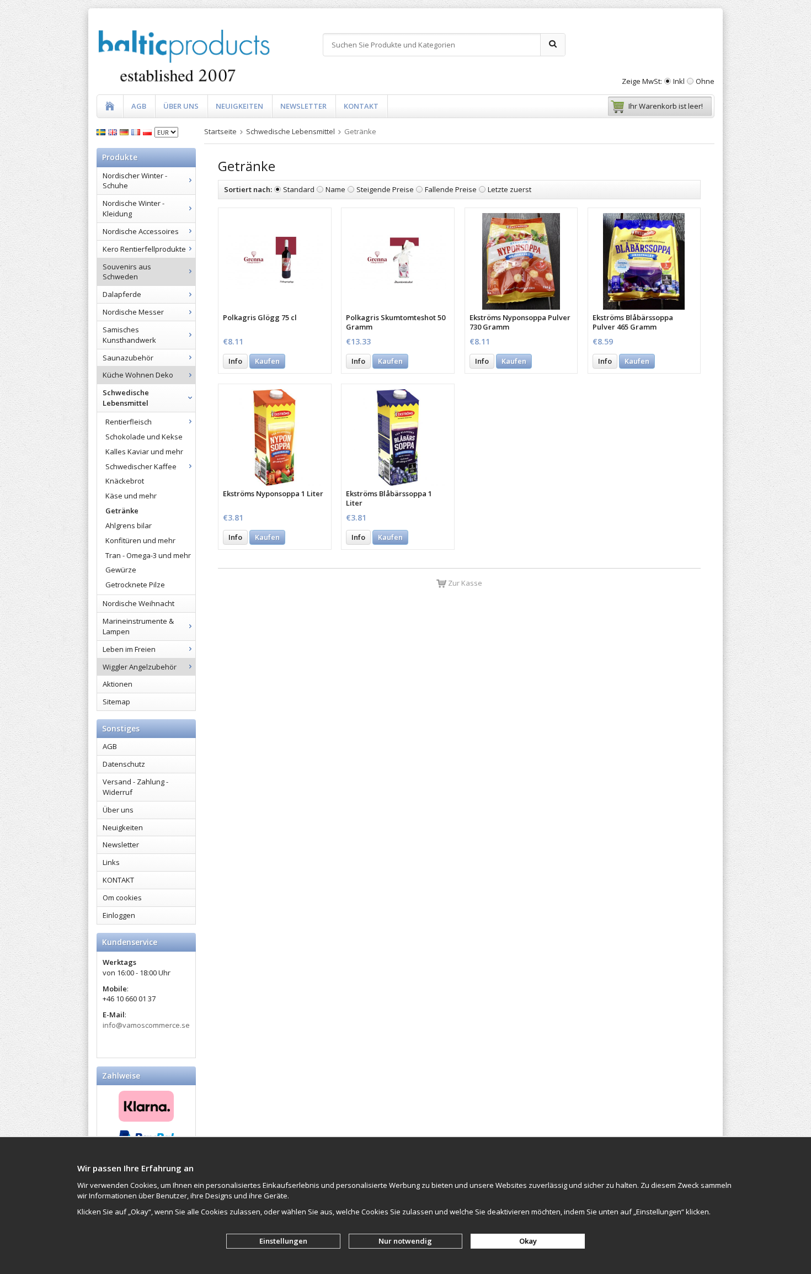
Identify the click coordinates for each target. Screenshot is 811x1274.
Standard (298, 189)
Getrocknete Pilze (135, 585)
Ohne (705, 81)
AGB (138, 106)
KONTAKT (361, 106)
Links (111, 862)
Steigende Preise (385, 189)
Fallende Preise (451, 189)
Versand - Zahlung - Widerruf (135, 787)
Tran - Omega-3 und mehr (148, 555)
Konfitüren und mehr (140, 540)
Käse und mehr (131, 496)
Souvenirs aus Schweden (127, 272)
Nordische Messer (133, 312)
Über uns (118, 810)
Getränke (121, 511)
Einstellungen (283, 1241)
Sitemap (116, 702)
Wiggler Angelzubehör (140, 667)
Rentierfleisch (128, 422)
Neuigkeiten (123, 827)
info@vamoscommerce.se (146, 1025)
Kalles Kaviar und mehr (144, 451)
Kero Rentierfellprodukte (144, 249)
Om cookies (122, 898)
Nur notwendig (405, 1241)
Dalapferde (122, 294)
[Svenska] (102, 131)
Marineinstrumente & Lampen (138, 626)
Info (235, 361)
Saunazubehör (128, 358)
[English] (114, 131)
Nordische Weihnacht (138, 603)
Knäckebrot (124, 481)
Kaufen (267, 361)
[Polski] (148, 131)
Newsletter (121, 845)
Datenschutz (124, 764)
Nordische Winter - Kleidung (133, 208)
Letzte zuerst (509, 189)
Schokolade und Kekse (144, 437)
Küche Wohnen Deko (138, 375)
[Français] (137, 131)
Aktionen (117, 684)
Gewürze (120, 570)
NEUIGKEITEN (239, 106)
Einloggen (119, 915)
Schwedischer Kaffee (141, 466)
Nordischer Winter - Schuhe (135, 181)
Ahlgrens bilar (128, 525)
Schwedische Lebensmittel (126, 397)
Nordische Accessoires (141, 231)
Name (335, 189)
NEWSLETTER (303, 106)
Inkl (679, 81)
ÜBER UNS (181, 106)
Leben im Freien (129, 649)
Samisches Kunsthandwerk (129, 335)
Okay (528, 1241)
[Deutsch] (125, 131)
